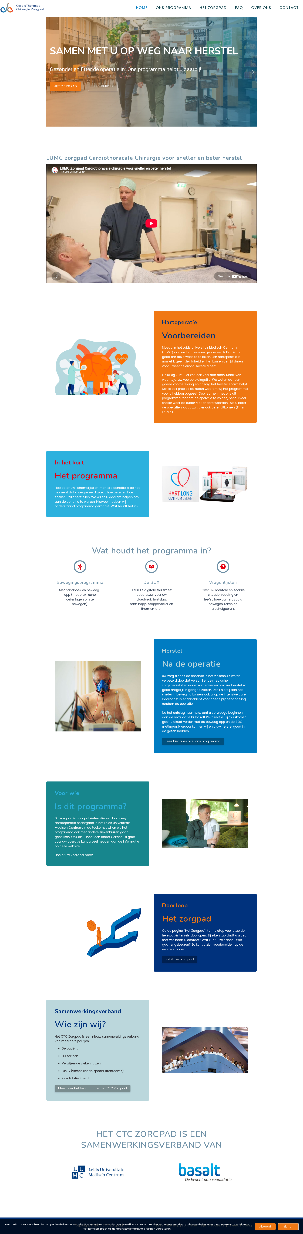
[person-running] (80, 566)
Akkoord (265, 1227)
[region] (151, 72)
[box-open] (151, 566)
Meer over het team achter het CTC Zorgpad (92, 1088)
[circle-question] (223, 566)
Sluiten (288, 1227)
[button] (50, 72)
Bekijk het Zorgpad (180, 959)
